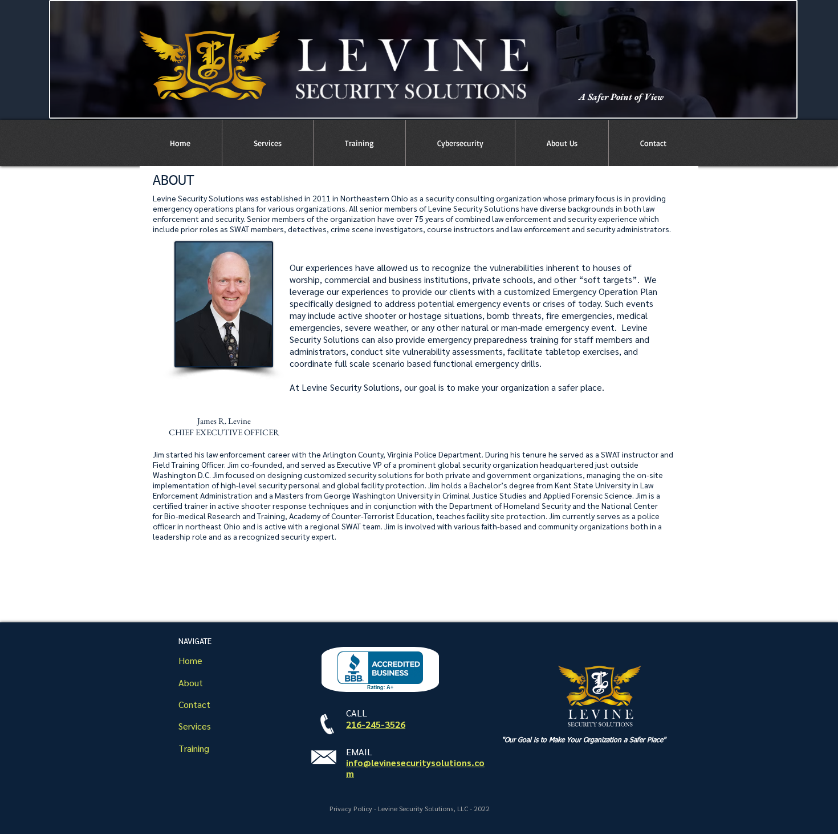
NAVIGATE (194, 640)
